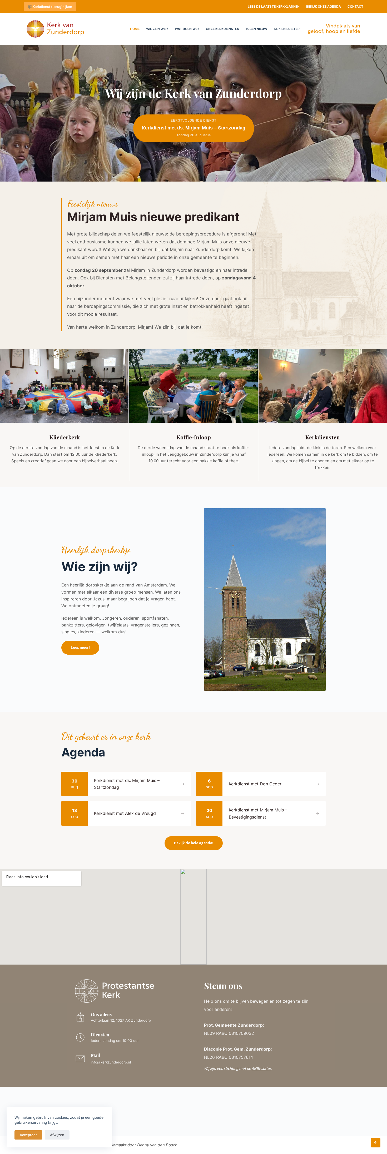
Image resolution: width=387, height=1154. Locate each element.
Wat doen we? (187, 29)
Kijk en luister (287, 29)
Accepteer (28, 1135)
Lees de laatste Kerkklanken (274, 6)
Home (135, 29)
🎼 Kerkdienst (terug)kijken (50, 6)
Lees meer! (80, 647)
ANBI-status (261, 1068)
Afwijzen (57, 1135)
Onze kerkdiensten (222, 29)
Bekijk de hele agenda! (193, 843)
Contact (355, 6)
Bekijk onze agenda (323, 6)
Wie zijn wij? (157, 29)
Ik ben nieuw (256, 29)
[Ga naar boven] (375, 1142)
